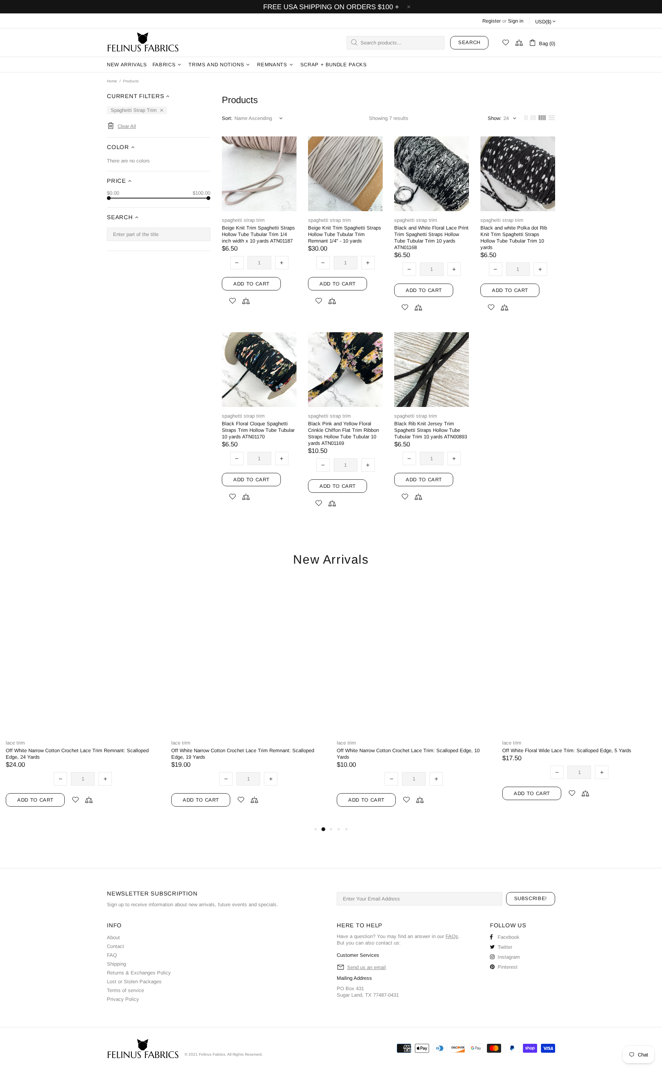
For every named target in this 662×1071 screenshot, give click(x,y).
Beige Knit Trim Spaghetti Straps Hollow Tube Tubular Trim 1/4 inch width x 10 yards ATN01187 (258, 234)
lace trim (15, 743)
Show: (494, 118)
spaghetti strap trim (243, 220)
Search (469, 42)
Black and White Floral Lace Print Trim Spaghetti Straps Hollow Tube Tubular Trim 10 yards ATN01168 (431, 237)
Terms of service (125, 990)
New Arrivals (331, 559)
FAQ (112, 955)
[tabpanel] (83, 702)
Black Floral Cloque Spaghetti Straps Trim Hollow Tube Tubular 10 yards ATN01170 (258, 430)
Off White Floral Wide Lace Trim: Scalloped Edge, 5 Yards (566, 750)
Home (112, 81)
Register (491, 21)
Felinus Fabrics (143, 42)
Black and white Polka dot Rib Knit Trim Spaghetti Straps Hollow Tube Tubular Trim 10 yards (513, 237)
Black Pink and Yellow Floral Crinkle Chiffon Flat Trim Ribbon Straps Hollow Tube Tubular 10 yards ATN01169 (343, 433)
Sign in (515, 21)
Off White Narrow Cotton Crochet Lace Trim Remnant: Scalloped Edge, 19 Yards (242, 754)
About (113, 937)
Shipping (116, 964)
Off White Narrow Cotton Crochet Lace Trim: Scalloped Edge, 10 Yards (408, 754)
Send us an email (366, 967)
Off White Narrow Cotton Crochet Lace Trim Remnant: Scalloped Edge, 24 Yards (77, 754)
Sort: (227, 118)
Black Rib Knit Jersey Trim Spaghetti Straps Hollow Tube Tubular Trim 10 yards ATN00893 (430, 430)
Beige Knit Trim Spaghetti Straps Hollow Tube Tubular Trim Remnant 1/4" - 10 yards (344, 234)
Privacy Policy (123, 999)
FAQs (452, 936)
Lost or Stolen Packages (134, 981)
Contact (115, 946)
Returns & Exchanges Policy (139, 973)
